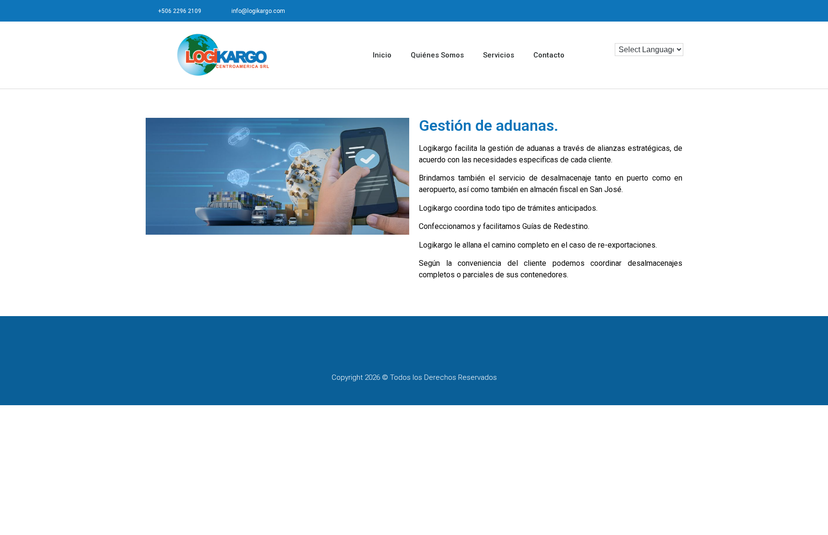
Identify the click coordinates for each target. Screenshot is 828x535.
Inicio (382, 55)
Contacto (548, 55)
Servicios (498, 55)
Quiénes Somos (437, 55)
